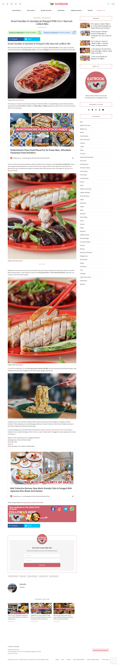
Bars (81, 122)
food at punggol (32, 576)
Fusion (82, 182)
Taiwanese (83, 266)
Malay (82, 228)
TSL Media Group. (43, 659)
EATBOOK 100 (101, 10)
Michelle (23, 584)
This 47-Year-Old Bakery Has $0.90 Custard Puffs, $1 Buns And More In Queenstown (18, 617)
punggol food (43, 576)
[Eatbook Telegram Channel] (66, 509)
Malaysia (83, 231)
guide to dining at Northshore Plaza (52, 430)
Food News (61, 10)
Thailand (82, 273)
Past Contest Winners (78, 659)
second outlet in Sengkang (40, 47)
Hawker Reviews (85, 192)
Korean (82, 224)
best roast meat (13, 576)
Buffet (82, 132)
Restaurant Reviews (86, 252)
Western (82, 284)
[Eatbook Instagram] (59, 509)
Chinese (82, 143)
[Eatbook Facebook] (53, 509)
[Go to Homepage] (58, 3)
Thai (81, 270)
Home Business (84, 196)
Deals (82, 150)
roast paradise (54, 576)
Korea (82, 220)
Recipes (90, 10)
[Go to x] (3, 4)
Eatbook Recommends (86, 157)
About (57, 659)
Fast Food (83, 160)
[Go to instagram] (11, 4)
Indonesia (83, 203)
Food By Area (84, 164)
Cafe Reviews (84, 136)
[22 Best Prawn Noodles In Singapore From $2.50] (85, 58)
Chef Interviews (85, 139)
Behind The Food (46, 10)
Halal (81, 185)
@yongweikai (19, 261)
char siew (23, 576)
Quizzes (82, 245)
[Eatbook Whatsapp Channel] (72, 509)
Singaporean (84, 256)
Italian (82, 206)
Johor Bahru (83, 217)
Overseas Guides (76, 10)
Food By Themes (85, 168)
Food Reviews (16, 10)
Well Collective (34, 432)
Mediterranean (84, 235)
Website (10, 444)
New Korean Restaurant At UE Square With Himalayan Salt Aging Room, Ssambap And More (63, 617)
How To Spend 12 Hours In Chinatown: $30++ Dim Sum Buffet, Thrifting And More (99, 43)
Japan (81, 210)
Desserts (83, 153)
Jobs (62, 659)
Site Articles (83, 259)
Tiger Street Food (85, 277)
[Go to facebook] (7, 4)
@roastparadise (19, 100)
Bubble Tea (83, 129)
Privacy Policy (105, 659)
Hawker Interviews (85, 189)
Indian (82, 199)
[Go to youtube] (16, 4)
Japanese (83, 213)
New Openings (46, 17)
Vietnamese (83, 280)
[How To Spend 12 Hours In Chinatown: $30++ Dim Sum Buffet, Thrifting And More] (85, 43)
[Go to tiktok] (20, 4)
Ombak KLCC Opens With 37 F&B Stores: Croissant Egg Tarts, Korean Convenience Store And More (41, 617)
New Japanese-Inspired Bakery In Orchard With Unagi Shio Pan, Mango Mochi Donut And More (101, 26)
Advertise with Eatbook (100, 650)
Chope (82, 146)
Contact (68, 659)
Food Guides (31, 10)
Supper (82, 263)
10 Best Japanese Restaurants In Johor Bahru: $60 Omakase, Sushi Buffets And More (101, 51)
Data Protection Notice (93, 659)
